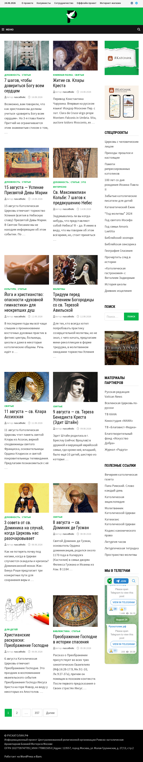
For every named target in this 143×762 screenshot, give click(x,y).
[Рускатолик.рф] (71, 16)
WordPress (26, 756)
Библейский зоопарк (119, 238)
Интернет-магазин (110, 3)
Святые (79, 74)
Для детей (11, 629)
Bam (39, 756)
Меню (10, 29)
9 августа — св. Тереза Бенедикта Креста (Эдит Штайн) (73, 417)
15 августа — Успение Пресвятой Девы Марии (25, 190)
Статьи (26, 74)
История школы (115, 284)
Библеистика (61, 631)
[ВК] (132, 3)
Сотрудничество (63, 3)
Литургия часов (115, 542)
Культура (10, 289)
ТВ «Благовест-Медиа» (120, 427)
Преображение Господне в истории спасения (75, 639)
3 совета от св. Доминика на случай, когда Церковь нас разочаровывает (23, 530)
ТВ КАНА (111, 414)
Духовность (12, 74)
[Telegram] (136, 3)
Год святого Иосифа (118, 220)
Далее (50, 713)
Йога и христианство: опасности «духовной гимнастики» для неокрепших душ (23, 302)
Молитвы (59, 289)
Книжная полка (63, 74)
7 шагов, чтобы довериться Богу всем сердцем (24, 85)
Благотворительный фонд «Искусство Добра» (118, 438)
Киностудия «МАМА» (119, 421)
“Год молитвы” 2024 (118, 213)
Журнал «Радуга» (116, 449)
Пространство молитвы (121, 555)
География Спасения (119, 251)
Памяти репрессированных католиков (117, 168)
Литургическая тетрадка (122, 548)
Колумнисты (44, 3)
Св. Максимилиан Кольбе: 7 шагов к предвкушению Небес (72, 197)
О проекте (27, 3)
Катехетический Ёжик (120, 207)
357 (37, 713)
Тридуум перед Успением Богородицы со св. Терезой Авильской (73, 302)
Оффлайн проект (86, 3)
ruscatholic (20, 97)
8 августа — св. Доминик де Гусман (71, 525)
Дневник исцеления (118, 291)
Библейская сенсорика (120, 244)
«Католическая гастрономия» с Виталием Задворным (120, 273)
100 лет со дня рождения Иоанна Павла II (121, 184)
